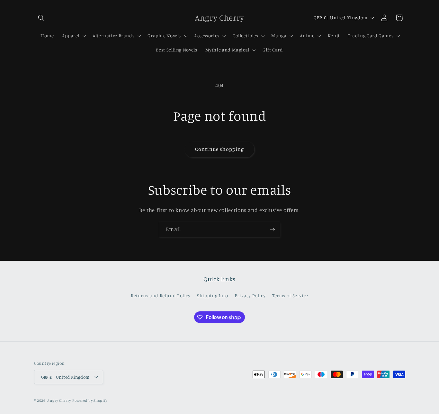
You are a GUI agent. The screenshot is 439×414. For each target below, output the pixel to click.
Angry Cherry (59, 400)
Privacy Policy (250, 295)
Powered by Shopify (89, 400)
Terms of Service (290, 295)
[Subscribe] (272, 229)
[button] (41, 17)
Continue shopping (219, 149)
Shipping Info (212, 295)
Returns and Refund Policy (161, 295)
